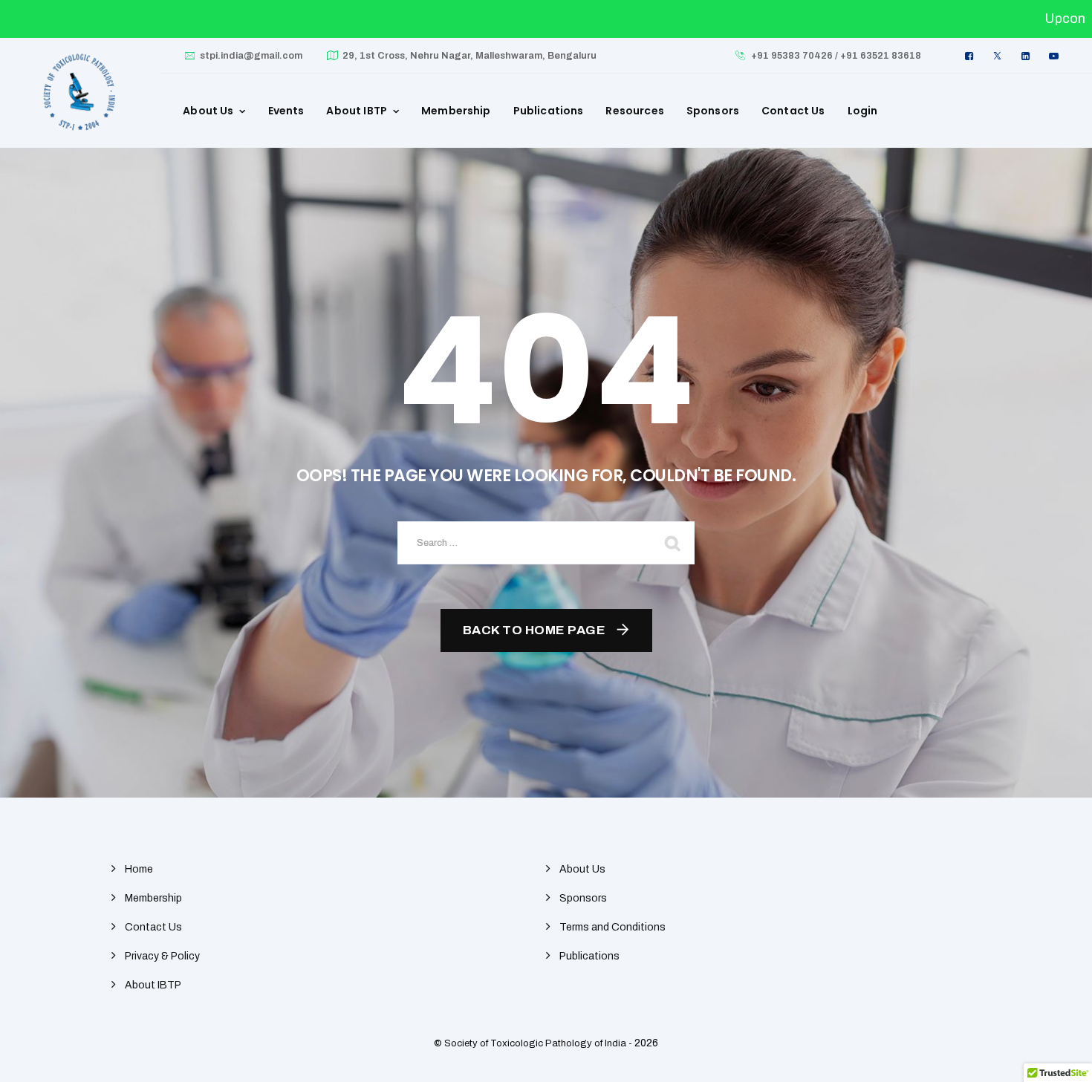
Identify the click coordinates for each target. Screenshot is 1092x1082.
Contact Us (793, 110)
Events (286, 110)
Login (863, 110)
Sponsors (712, 110)
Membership (456, 110)
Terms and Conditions (612, 927)
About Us (208, 110)
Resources (634, 110)
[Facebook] (971, 56)
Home (139, 869)
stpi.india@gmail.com (251, 55)
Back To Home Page (534, 630)
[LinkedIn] (1027, 56)
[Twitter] (999, 56)
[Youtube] (1055, 56)
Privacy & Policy (162, 956)
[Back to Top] (1060, 1058)
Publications (548, 110)
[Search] (672, 542)
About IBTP (356, 110)
